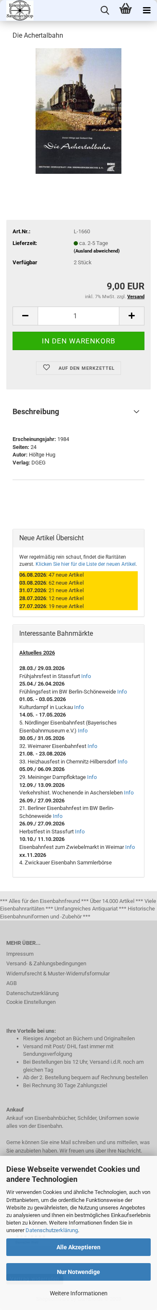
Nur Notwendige (78, 1272)
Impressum (19, 954)
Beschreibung (36, 411)
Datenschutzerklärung (52, 1230)
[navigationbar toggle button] (146, 10)
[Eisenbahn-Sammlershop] (16, 10)
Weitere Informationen (79, 1293)
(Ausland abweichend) (97, 251)
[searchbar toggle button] (104, 10)
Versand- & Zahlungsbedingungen (46, 963)
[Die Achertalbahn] (79, 110)
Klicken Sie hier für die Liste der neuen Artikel (86, 564)
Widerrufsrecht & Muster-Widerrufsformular (58, 973)
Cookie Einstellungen (31, 1002)
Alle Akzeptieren (78, 1247)
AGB (11, 983)
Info (86, 676)
